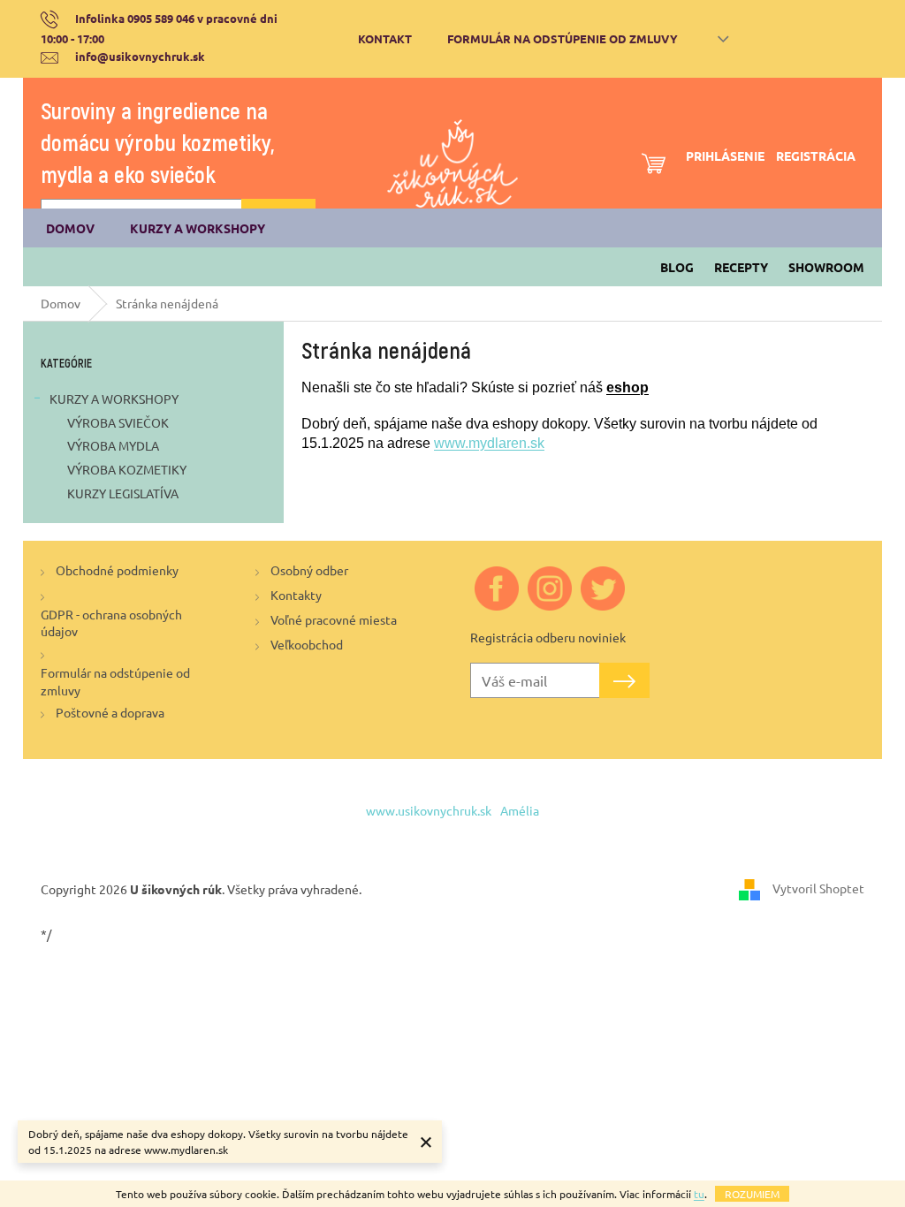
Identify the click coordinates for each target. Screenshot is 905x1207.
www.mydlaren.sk (489, 443)
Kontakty (296, 595)
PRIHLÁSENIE (725, 155)
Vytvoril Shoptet (818, 888)
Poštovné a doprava (110, 712)
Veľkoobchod (306, 644)
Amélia (519, 810)
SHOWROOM (826, 267)
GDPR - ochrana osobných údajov (111, 622)
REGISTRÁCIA (816, 155)
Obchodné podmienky (117, 570)
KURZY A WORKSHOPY (114, 398)
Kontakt (385, 38)
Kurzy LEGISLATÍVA (123, 493)
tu (699, 1194)
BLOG (677, 267)
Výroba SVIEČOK (118, 422)
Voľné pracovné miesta (333, 619)
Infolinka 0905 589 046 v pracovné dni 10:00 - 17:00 (159, 28)
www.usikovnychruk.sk (428, 810)
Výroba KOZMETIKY (126, 469)
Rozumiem (752, 1194)
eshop (627, 387)
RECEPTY (741, 267)
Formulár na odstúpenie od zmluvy (562, 38)
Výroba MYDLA (113, 445)
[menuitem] (70, 228)
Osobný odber (309, 570)
